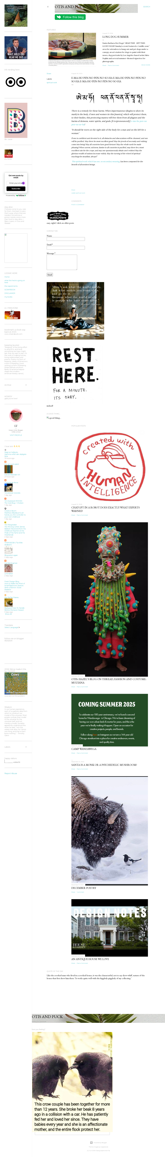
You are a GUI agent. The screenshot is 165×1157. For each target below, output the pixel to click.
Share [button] (104, 65)
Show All (8, 614)
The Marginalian (10, 525)
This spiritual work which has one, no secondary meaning (95, 161)
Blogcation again (11, 555)
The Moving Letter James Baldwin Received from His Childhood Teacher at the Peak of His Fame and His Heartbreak (15, 531)
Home (7, 277)
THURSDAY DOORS (12, 493)
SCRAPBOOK (9, 290)
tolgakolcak (104, 1147)
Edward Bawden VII (12, 475)
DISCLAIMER (9, 293)
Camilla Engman (10, 563)
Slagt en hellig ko (11, 452)
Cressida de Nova (11, 483)
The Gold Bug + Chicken (13, 503)
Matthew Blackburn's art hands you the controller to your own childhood (15, 515)
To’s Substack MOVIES (13, 501)
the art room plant (11, 464)
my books (8, 297)
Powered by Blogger (100, 1142)
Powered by (10, 195)
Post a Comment (113, 65)
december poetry (83, 888)
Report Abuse (10, 773)
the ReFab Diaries (11, 597)
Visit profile (16, 435)
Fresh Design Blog (11, 582)
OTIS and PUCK (70, 6)
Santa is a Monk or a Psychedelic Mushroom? (104, 765)
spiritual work (52, 83)
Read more (145, 65)
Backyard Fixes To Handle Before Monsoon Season (14, 609)
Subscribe (16, 189)
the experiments (11, 286)
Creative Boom (10, 511)
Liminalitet (8, 574)
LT (16, 426)
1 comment (80, 892)
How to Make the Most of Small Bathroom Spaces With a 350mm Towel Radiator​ (14, 587)
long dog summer (115, 36)
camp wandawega (83, 749)
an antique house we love (90, 959)
